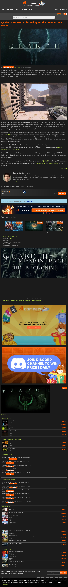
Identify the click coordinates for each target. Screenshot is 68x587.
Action (11, 238)
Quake (39, 163)
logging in (29, 201)
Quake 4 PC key (53, 163)
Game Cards (9, 9)
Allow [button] (59, 582)
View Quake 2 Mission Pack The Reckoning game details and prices (22, 300)
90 (3, 193)
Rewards (24, 9)
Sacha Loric (17, 67)
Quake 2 (45, 161)
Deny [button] (50, 582)
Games (2, 9)
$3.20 (62, 193)
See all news (16, 182)
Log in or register (60, 9)
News (30, 9)
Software (17, 9)
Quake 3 (43, 163)
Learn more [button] (6, 584)
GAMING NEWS (9, 67)
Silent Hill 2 (7, 135)
